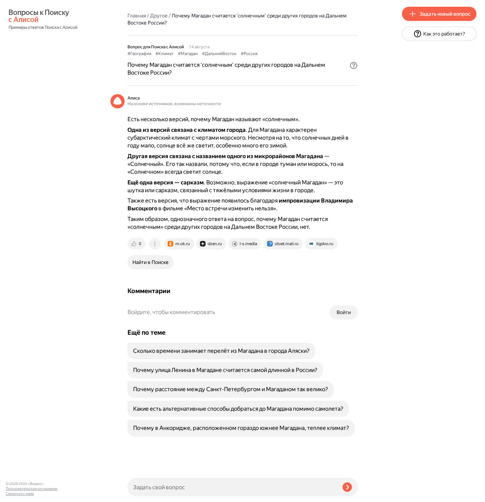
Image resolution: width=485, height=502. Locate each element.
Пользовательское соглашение (31, 489)
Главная (136, 15)
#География (139, 53)
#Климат (165, 53)
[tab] (137, 243)
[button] (353, 65)
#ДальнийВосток (219, 53)
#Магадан (188, 53)
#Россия (249, 53)
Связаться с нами (20, 494)
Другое (159, 15)
